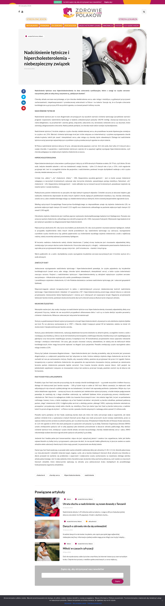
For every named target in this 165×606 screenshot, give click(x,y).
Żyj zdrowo (57, 26)
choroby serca (54, 475)
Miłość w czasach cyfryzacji (78, 548)
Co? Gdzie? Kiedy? (131, 26)
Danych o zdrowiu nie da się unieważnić (85, 526)
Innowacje (108, 26)
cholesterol (41, 475)
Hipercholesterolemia (72, 475)
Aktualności (32, 26)
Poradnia (44, 26)
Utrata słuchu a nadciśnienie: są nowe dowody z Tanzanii (94, 503)
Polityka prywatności (94, 603)
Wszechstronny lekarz (90, 26)
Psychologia (70, 26)
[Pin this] (23, 108)
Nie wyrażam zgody (79, 603)
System (118, 26)
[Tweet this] (23, 97)
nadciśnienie (89, 475)
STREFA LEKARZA (128, 19)
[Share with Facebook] (23, 91)
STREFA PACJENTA (36, 19)
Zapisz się (108, 2)
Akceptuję (68, 603)
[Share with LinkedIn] (23, 102)
